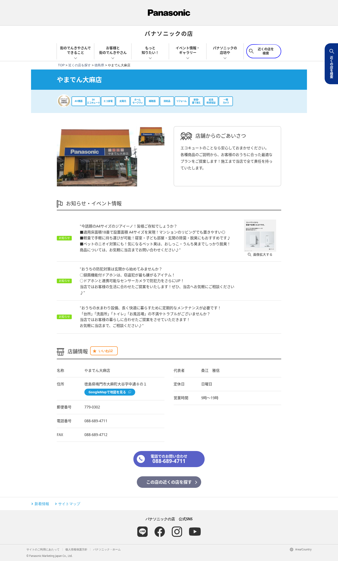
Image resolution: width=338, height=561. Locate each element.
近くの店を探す (79, 65)
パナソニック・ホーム (107, 549)
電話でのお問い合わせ (169, 459)
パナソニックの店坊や (225, 50)
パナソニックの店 (169, 33)
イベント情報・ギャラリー (188, 50)
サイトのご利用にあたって (43, 549)
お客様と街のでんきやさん (113, 50)
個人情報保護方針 (76, 549)
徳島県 (99, 65)
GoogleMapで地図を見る (107, 392)
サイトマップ (69, 503)
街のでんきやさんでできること (75, 50)
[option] (97, 156)
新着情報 (41, 503)
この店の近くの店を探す (169, 482)
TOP (61, 65)
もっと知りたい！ (150, 50)
